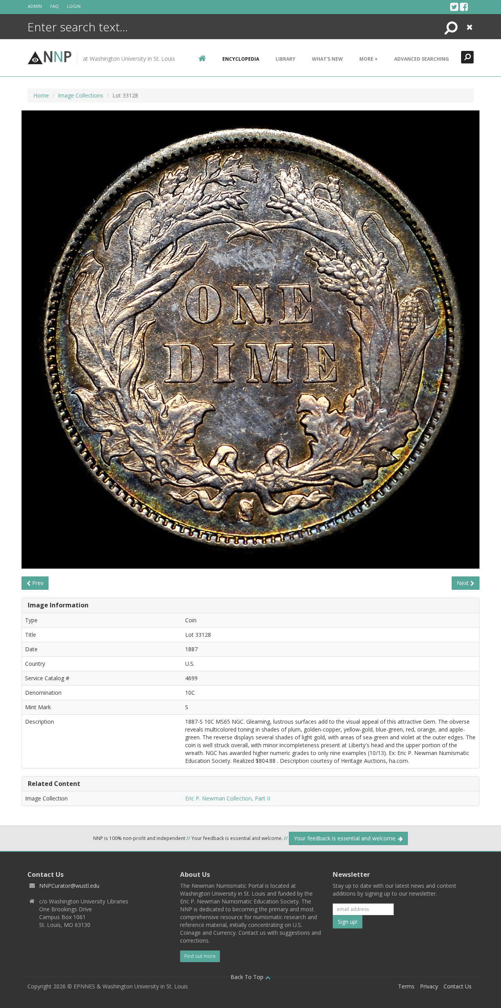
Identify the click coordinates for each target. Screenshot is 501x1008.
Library (286, 59)
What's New (327, 59)
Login (74, 6)
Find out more (200, 956)
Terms (406, 986)
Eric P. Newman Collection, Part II (227, 798)
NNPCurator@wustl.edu (69, 885)
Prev (37, 583)
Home (41, 95)
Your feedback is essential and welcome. (346, 838)
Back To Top (248, 977)
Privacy (429, 986)
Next (463, 583)
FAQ (54, 6)
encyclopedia (240, 59)
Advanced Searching (421, 59)
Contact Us (457, 986)
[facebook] (464, 6)
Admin (35, 6)
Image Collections (80, 95)
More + (368, 59)
